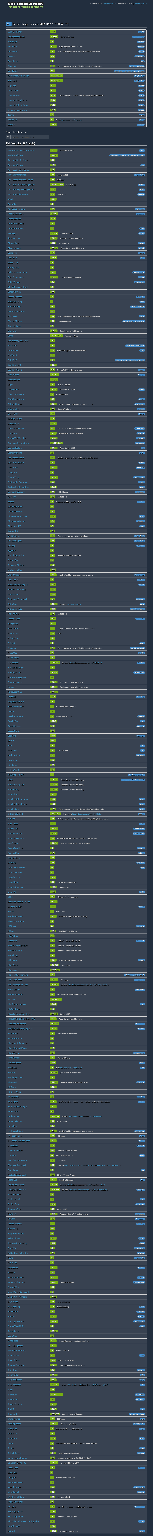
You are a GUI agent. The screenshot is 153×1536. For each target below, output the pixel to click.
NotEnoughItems (15, 1131)
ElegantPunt (13, 560)
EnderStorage (14, 575)
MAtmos (12, 926)
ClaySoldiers (13, 423)
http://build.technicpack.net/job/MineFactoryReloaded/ (88, 985)
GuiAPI (11, 740)
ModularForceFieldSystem (20, 1014)
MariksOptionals (15, 916)
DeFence (12, 496)
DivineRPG (13, 531)
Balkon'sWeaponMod (17, 272)
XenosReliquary (15, 1511)
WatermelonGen (15, 1482)
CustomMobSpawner (17, 482)
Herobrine (12, 760)
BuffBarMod (13, 355)
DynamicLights (15, 540)
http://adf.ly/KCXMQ (73, 604)
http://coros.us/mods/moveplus (70, 120)
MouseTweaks (14, 1062)
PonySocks (13, 61)
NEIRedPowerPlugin (17, 1106)
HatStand (12, 750)
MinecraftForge (15, 979)
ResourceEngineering (17, 1243)
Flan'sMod (12, 41)
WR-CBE (12, 1506)
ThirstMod (13, 1370)
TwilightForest (14, 1453)
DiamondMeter (15, 511)
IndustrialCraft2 (15, 814)
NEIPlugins (13, 1101)
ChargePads (13, 389)
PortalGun (12, 1180)
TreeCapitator (14, 1423)
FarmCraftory (14, 628)
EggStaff (12, 550)
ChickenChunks (15, 404)
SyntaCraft (13, 1341)
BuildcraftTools (15, 370)
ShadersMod (13, 1287)
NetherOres (13, 1116)
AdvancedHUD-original (18, 170)
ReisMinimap (14, 1238)
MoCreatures (14, 1009)
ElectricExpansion (16, 555)
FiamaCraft (13, 633)
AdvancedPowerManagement (21, 184)
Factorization (14, 618)
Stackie (11, 124)
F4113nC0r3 (13, 613)
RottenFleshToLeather (18, 1253)
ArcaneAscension (16, 213)
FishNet (11, 643)
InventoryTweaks (16, 838)
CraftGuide (13, 467)
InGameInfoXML (15, 833)
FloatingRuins (14, 672)
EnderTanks (13, 579)
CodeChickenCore (16, 428)
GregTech (12, 736)
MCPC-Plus (13, 936)
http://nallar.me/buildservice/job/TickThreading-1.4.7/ (88, 1385)
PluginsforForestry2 (17, 1165)
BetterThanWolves (16, 311)
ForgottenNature (16, 701)
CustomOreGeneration (18, 487)
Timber (11, 1389)
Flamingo (12, 66)
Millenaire (12, 46)
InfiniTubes (13, 90)
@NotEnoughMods (140, 4)
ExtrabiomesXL (15, 609)
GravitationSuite (15, 716)
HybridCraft (13, 770)
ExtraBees (12, 604)
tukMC (11, 1443)
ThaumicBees (14, 1360)
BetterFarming (14, 292)
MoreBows (13, 1033)
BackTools (12, 257)
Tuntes (11, 115)
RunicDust (12, 1262)
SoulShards (13, 1311)
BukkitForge (13, 374)
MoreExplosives (15, 1038)
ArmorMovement (16, 223)
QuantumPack (14, 1209)
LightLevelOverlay (16, 867)
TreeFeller (12, 1428)
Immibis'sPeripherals (17, 100)
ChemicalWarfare (16, 394)
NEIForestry (13, 1096)
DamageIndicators (16, 492)
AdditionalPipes (15, 155)
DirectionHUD (14, 526)
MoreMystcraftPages (17, 1048)
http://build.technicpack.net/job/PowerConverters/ (86, 1185)
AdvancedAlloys (15, 165)
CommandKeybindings (18, 75)
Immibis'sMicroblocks (18, 105)
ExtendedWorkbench (17, 599)
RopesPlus (12, 1248)
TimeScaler (13, 1399)
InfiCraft (12, 818)
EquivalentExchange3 (18, 584)
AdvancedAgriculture (18, 160)
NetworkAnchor (15, 1121)
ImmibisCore (13, 95)
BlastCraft (12, 331)
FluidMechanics (15, 682)
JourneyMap (13, 853)
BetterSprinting (15, 301)
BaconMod (13, 262)
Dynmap (12, 545)
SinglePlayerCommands (19, 1292)
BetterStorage (14, 306)
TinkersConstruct (16, 1404)
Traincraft (12, 1414)
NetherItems (13, 1111)
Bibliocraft (13, 51)
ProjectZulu (13, 1204)
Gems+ (11, 711)
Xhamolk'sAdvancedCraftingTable (23, 1521)
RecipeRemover (15, 1223)
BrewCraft (12, 345)
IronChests (13, 843)
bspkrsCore (13, 350)
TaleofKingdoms (15, 1345)
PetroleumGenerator (17, 1160)
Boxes (10, 335)
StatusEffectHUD (16, 1326)
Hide (8, 24)
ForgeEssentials (15, 692)
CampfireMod (14, 379)
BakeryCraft (13, 267)
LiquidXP (12, 85)
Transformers (14, 1419)
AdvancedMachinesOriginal (20, 179)
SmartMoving (14, 1306)
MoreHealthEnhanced (18, 1043)
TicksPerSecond (15, 1379)
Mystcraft (12, 1082)
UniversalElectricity (17, 1463)
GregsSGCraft (14, 731)
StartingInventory (16, 1321)
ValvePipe (12, 1472)
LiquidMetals (14, 877)
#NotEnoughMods (109, 4)
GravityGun (13, 721)
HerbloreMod (14, 755)
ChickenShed (14, 409)
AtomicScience (14, 248)
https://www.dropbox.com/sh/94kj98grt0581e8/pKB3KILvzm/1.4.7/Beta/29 (92, 1165)
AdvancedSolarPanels (18, 194)
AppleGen (12, 204)
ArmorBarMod (14, 218)
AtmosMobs (13, 243)
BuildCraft (13, 71)
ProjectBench (14, 1199)
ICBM (10, 779)
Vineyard (12, 1477)
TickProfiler (13, 1375)
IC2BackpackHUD (16, 774)
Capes (10, 384)
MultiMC (12, 1072)
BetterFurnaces (15, 296)
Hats (10, 745)
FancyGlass (13, 623)
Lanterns (12, 862)
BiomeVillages (14, 326)
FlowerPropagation (17, 677)
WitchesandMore (16, 1497)
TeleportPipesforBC (17, 1350)
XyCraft (11, 1531)
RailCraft (12, 1214)
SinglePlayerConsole (17, 1297)
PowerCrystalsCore (17, 1189)
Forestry (12, 687)
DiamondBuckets (15, 506)
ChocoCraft (13, 414)
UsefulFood (13, 1467)
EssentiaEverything (17, 589)
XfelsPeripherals (15, 1516)
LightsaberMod (15, 872)
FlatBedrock (13, 662)
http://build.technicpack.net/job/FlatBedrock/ (86, 663)
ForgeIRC (12, 696)
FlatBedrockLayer (16, 667)
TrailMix (12, 1409)
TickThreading (14, 1384)
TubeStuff (12, 1438)
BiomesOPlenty (15, 321)
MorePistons (14, 1053)
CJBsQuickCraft (15, 418)
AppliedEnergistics (16, 209)
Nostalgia (12, 1126)
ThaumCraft (13, 1355)
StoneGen (12, 1336)
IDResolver (13, 794)
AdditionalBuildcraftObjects (21, 150)
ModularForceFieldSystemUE (21, 1019)
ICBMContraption (16, 784)
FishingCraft (13, 638)
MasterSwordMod (16, 921)
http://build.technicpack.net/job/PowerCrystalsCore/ (88, 1190)
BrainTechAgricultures (18, 340)
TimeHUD (12, 80)
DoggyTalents (14, 536)
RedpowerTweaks (16, 1233)
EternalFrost (13, 594)
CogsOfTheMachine (17, 438)
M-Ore (11, 911)
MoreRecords (14, 1057)
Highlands (12, 765)
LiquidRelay (13, 882)
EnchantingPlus (15, 570)
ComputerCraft (15, 453)
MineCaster (13, 965)
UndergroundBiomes (17, 1458)
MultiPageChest (15, 1077)
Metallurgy (13, 955)
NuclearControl (15, 1136)
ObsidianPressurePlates (19, 1140)
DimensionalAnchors (17, 110)
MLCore (11, 999)
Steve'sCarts (13, 1331)
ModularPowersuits (17, 1023)
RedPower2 (13, 1228)
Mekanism (12, 940)
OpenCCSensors (15, 1150)
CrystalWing (13, 477)
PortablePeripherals (17, 1175)
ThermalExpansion (16, 1365)
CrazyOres (12, 472)
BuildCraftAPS (14, 365)
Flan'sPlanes (13, 657)
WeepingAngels (15, 1487)
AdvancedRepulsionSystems (21, 189)
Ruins (10, 1258)
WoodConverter (15, 1501)
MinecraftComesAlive (18, 975)
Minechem (12, 970)
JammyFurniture (15, 848)
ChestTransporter (16, 399)
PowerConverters (16, 1184)
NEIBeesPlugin (14, 1092)
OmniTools (13, 1145)
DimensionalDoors (16, 521)
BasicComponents (16, 277)
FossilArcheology (16, 706)
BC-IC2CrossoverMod (18, 287)
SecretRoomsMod (16, 1277)
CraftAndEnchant (16, 462)
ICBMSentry (13, 789)
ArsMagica (13, 233)
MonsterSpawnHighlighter (20, 1028)
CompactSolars (15, 448)
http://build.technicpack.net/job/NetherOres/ (85, 1116)
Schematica (13, 1267)
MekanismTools (15, 950)
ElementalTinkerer (16, 565)
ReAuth (11, 56)
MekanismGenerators (18, 945)
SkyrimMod (13, 1301)
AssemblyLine (14, 238)
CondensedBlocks (16, 457)
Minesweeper (14, 989)
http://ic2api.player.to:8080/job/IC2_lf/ (86, 814)
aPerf (10, 199)
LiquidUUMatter (15, 887)
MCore (11, 931)
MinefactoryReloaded (18, 984)
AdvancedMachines (17, 175)
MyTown (12, 1087)
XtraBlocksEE (14, 1526)
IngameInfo (13, 828)
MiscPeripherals (15, 994)
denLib (11, 501)
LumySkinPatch (15, 32)
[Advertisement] (76, 15)
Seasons (11, 1272)
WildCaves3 (13, 1492)
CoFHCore (12, 433)
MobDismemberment (17, 1004)
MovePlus (12, 119)
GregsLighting (14, 726)
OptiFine (12, 1155)
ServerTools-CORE (16, 36)
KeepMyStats (14, 858)
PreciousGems (14, 1194)
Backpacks (12, 253)
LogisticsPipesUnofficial (19, 901)
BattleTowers (14, 282)
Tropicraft (12, 1433)
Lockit (11, 897)
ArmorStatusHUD (16, 228)
